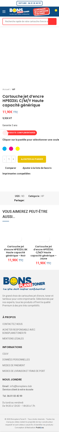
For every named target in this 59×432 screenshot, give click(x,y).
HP (13, 89)
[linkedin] (39, 200)
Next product (55, 89)
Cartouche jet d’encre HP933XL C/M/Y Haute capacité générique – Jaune (43, 252)
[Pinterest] (35, 200)
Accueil (6, 89)
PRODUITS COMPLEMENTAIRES (21, 133)
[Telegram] (43, 200)
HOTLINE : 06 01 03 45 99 (29, 3)
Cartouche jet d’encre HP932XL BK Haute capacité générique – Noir (15, 251)
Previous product (48, 89)
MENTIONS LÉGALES (13, 338)
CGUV (5, 353)
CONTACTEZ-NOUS (12, 324)
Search (52, 21)
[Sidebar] (4, 134)
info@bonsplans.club (21, 386)
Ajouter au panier (32, 159)
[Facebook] (28, 200)
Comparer (10, 168)
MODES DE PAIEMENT (13, 365)
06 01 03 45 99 (14, 396)
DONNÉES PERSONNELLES (16, 359)
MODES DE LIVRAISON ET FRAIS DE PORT (23, 371)
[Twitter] (32, 200)
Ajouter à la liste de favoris (37, 168)
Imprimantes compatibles (16, 173)
